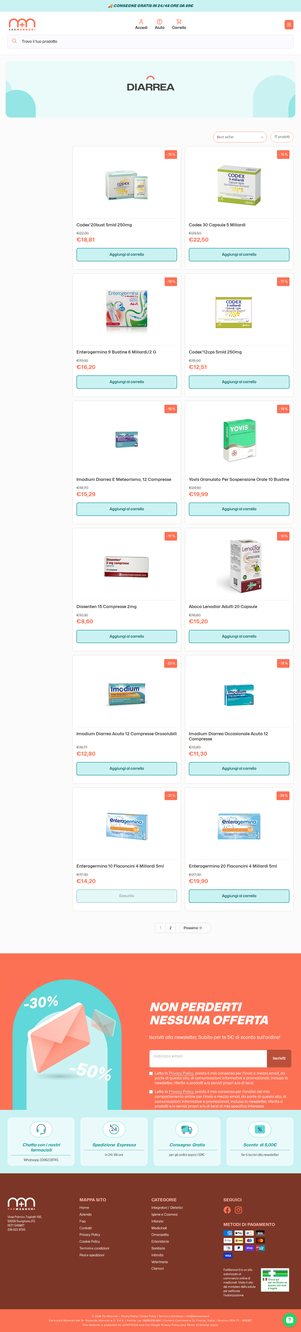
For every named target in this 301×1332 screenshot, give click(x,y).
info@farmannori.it (197, 1316)
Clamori (157, 1269)
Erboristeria (160, 1242)
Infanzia (157, 1221)
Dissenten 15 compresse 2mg (106, 606)
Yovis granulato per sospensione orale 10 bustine (239, 479)
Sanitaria (158, 1248)
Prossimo (191, 928)
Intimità (157, 1255)
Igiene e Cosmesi (164, 1214)
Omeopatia (160, 1235)
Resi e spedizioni (91, 1255)
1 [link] (160, 927)
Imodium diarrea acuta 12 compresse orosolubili (126, 733)
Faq (82, 1221)
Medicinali (159, 1228)
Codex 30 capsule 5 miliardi (217, 224)
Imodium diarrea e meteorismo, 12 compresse (123, 479)
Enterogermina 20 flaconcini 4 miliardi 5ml (233, 866)
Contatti (85, 1228)
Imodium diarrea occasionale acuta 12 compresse (228, 736)
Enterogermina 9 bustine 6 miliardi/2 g (116, 352)
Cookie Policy (89, 1242)
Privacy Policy (181, 1073)
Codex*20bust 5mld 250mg (104, 224)
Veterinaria (159, 1262)
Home (84, 1208)
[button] (179, 25)
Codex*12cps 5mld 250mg (215, 352)
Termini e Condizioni (171, 1316)
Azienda (85, 1214)
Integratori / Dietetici (167, 1208)
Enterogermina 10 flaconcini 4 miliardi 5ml (120, 866)
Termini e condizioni (94, 1248)
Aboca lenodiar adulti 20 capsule (223, 606)
